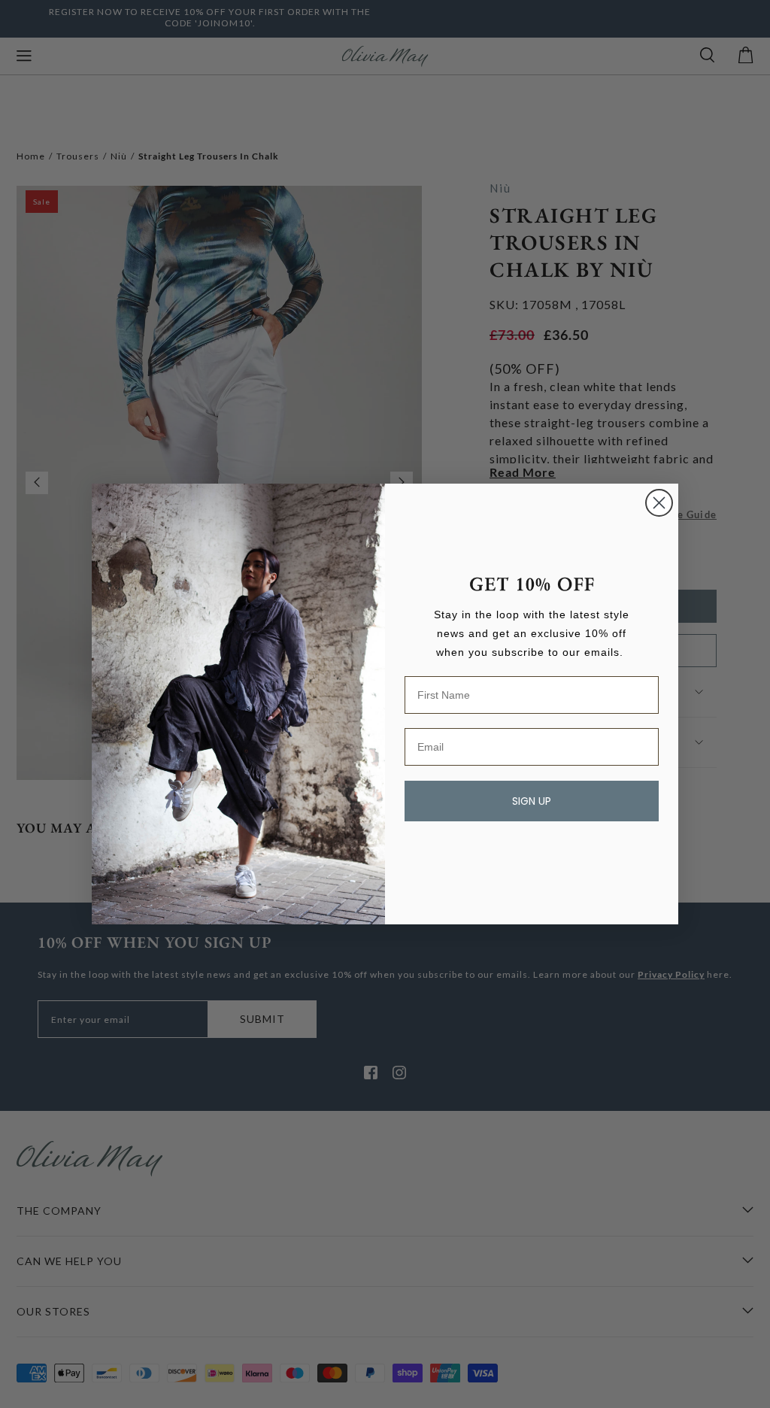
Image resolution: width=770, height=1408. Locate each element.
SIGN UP (531, 801)
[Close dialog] (659, 503)
